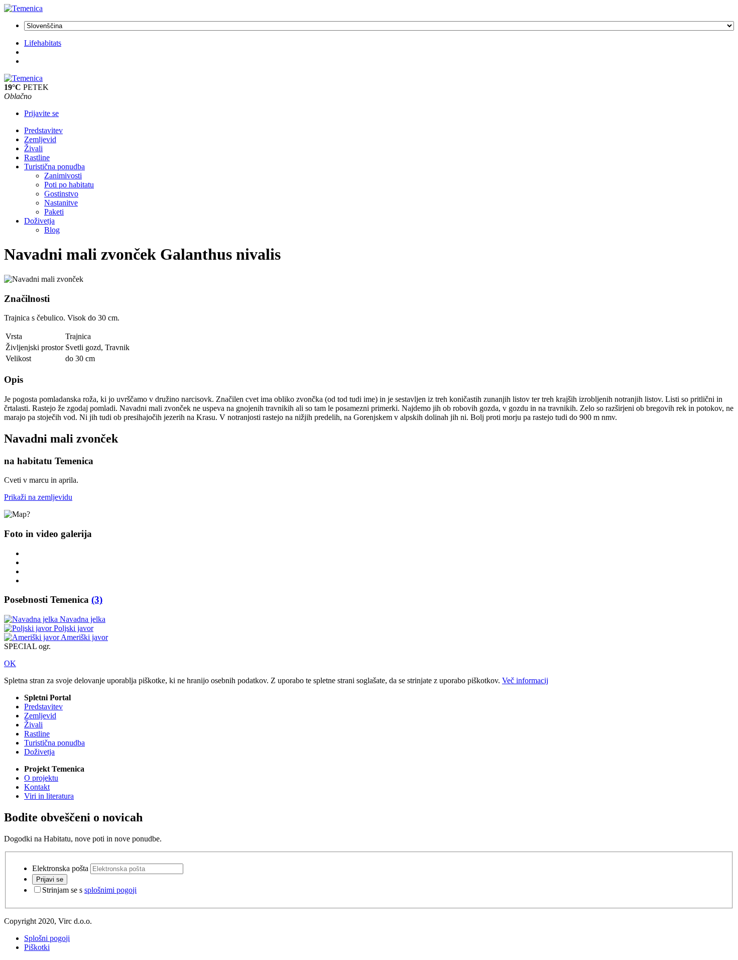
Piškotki (37, 947)
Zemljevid (40, 139)
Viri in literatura (49, 796)
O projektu (41, 778)
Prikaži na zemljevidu (38, 497)
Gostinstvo (61, 193)
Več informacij (525, 680)
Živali (33, 148)
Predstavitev (43, 130)
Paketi (54, 211)
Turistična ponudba (54, 166)
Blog (52, 230)
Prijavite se (41, 113)
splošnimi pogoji (110, 890)
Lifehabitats (42, 43)
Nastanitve (61, 202)
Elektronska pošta (60, 868)
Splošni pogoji (47, 938)
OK (10, 663)
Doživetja (39, 221)
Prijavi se (49, 879)
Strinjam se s (89, 890)
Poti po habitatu (69, 184)
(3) (96, 599)
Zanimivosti (63, 175)
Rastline (37, 157)
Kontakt (37, 787)
